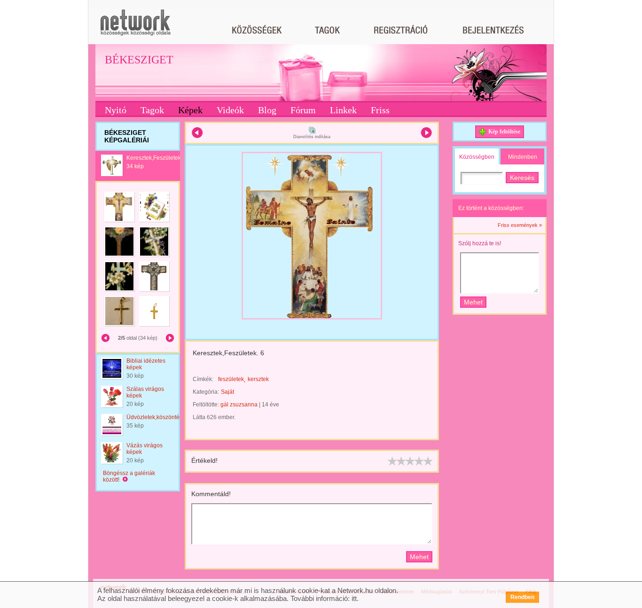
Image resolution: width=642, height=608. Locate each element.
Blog (267, 110)
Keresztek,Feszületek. (154, 158)
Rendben (522, 597)
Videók (230, 110)
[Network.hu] (135, 27)
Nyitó (115, 110)
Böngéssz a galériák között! (129, 476)
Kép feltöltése (504, 131)
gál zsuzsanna (239, 404)
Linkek (343, 110)
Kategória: (206, 392)
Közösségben (476, 157)
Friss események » (520, 225)
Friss (380, 110)
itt (354, 598)
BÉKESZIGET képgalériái (126, 136)
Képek (190, 110)
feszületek (231, 379)
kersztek (258, 379)
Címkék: (203, 379)
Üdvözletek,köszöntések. (158, 417)
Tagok (152, 110)
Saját (227, 392)
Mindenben (522, 157)
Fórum (303, 110)
